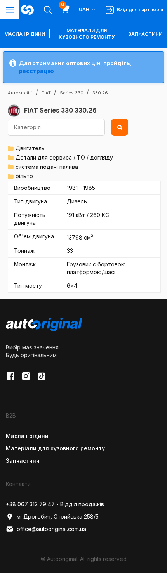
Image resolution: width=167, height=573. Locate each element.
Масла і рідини (27, 435)
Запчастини (145, 34)
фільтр (24, 176)
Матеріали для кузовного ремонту (87, 34)
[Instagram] (26, 376)
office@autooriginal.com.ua (51, 529)
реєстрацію (36, 71)
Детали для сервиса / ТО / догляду (64, 157)
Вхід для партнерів (139, 9)
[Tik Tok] (41, 376)
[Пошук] (119, 127)
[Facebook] (10, 376)
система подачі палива (47, 166)
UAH (84, 9)
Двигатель (30, 148)
